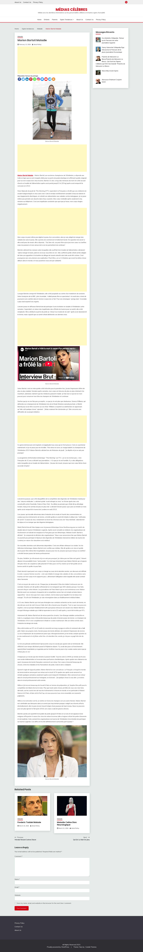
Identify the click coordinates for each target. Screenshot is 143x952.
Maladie (20, 36)
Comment (18, 856)
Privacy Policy (38, 2)
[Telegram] (49, 79)
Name (17, 879)
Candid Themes (90, 947)
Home (39, 20)
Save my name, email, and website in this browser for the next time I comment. (44, 903)
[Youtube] (46, 79)
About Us (18, 2)
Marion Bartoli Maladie (25, 175)
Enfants (46, 20)
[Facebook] (19, 79)
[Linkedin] (27, 79)
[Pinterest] (30, 79)
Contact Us (27, 2)
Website (18, 895)
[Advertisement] (52, 60)
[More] (53, 79)
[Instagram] (38, 79)
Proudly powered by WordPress (58, 947)
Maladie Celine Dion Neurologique (67, 823)
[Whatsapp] (34, 79)
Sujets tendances (66, 20)
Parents (54, 20)
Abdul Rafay (37, 44)
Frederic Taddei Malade (29, 822)
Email (17, 887)
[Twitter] (23, 79)
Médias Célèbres (71, 9)
